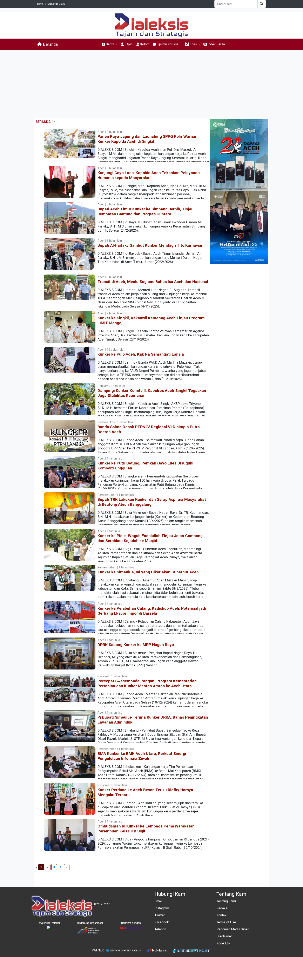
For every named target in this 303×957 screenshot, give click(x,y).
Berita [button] (110, 44)
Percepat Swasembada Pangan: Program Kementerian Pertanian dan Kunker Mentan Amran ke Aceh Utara (147, 683)
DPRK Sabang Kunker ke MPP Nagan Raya (135, 644)
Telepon (160, 929)
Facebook (162, 922)
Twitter (160, 915)
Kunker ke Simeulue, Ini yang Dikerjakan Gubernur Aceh (148, 572)
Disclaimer (224, 936)
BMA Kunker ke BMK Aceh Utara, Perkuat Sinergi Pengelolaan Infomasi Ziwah (141, 756)
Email (158, 901)
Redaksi (222, 908)
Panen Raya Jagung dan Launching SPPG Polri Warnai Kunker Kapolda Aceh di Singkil (146, 139)
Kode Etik (223, 943)
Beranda (50, 44)
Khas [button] (193, 44)
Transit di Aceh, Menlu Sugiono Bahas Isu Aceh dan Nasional (152, 281)
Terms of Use (226, 922)
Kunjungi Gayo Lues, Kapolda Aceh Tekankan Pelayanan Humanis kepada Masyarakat (148, 175)
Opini (129, 44)
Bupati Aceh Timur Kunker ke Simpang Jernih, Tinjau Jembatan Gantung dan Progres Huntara (145, 211)
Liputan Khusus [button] (167, 44)
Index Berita (216, 44)
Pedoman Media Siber (232, 929)
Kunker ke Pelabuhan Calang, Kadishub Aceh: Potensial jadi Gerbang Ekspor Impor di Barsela (151, 611)
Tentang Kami (226, 901)
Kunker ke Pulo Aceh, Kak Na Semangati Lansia (140, 354)
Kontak (221, 915)
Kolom (144, 44)
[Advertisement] (151, 84)
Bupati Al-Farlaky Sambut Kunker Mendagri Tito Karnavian (150, 245)
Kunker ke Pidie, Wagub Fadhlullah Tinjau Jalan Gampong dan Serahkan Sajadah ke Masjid (150, 538)
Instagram (162, 908)
